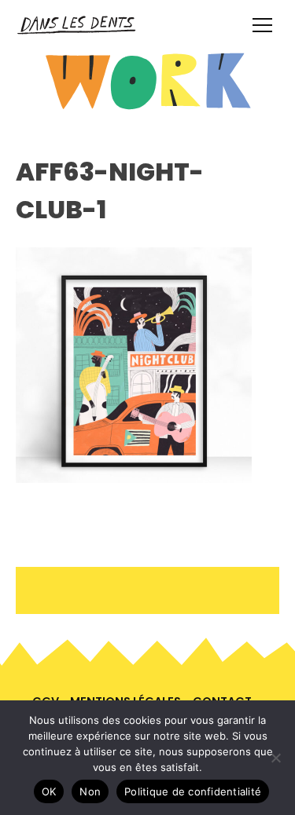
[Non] (275, 758)
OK (49, 791)
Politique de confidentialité (192, 791)
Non (90, 791)
